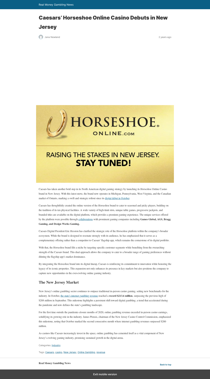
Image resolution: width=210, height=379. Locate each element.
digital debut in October (117, 198)
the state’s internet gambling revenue (79, 295)
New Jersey (69, 352)
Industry (56, 345)
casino (58, 352)
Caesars (49, 352)
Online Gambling (86, 352)
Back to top (165, 364)
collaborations (85, 219)
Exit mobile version (105, 374)
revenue (100, 352)
